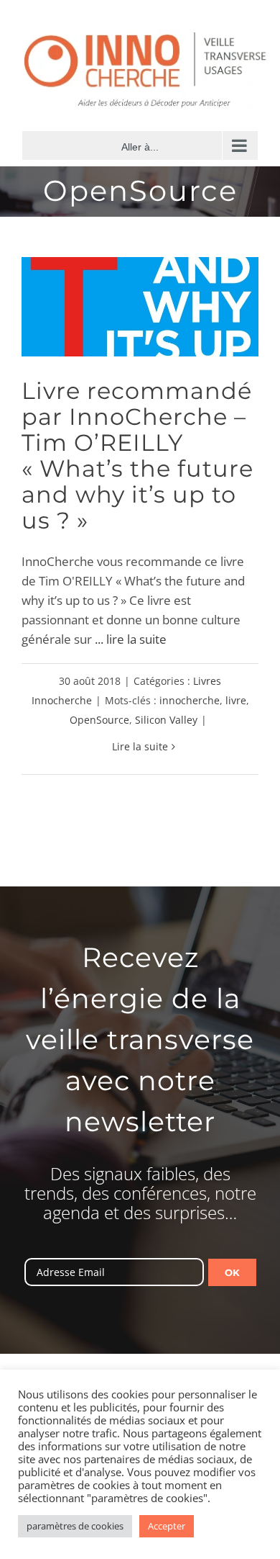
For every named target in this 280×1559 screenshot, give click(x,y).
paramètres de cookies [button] (75, 1525)
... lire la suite (131, 639)
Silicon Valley (166, 720)
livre (235, 700)
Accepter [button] (166, 1525)
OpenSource (99, 720)
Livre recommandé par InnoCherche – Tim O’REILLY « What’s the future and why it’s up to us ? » (137, 455)
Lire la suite (140, 746)
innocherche (189, 700)
